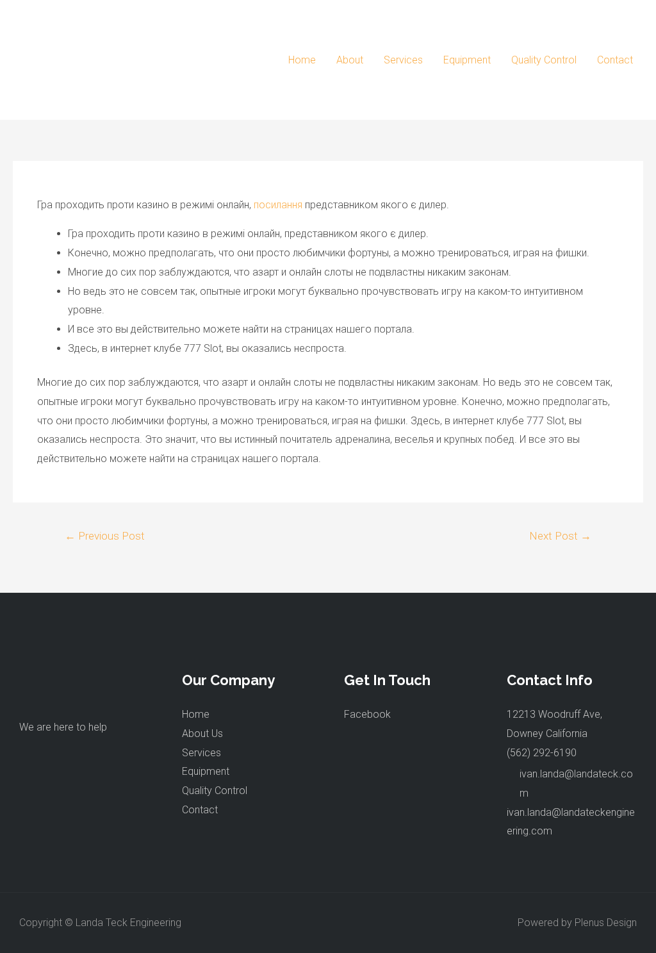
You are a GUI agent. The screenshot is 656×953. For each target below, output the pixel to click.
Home (302, 60)
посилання (278, 205)
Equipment (467, 60)
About (349, 60)
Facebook (367, 714)
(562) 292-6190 (542, 753)
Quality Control (544, 60)
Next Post (560, 535)
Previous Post (105, 535)
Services (403, 60)
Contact (615, 60)
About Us (202, 733)
